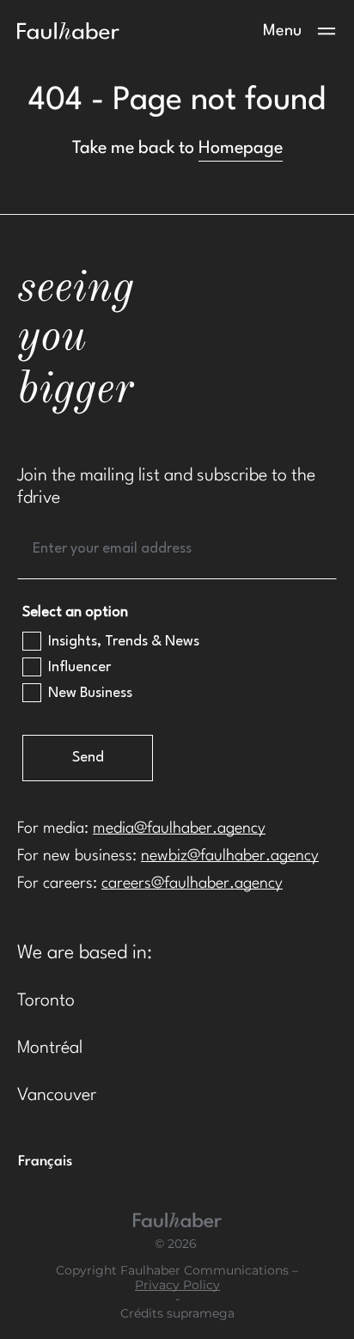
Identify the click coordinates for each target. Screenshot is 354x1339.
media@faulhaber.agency (179, 828)
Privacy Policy (177, 1285)
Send (88, 757)
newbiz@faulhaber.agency (230, 856)
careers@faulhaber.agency (192, 883)
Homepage (240, 148)
